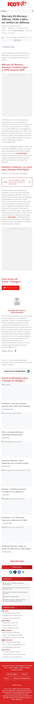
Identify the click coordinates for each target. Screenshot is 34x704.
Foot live (12, 665)
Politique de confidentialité (21, 678)
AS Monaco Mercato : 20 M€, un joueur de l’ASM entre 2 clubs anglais (16, 547)
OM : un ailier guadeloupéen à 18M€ (11, 642)
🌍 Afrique (6, 649)
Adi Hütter (12, 217)
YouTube (26, 668)
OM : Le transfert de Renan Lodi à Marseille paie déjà (12, 433)
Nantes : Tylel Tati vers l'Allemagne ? (11, 632)
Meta (10, 668)
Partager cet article (12, 288)
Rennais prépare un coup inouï (10, 625)
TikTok (21, 668)
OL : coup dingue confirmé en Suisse (11, 613)
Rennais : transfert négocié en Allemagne (13, 635)
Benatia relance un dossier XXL (10, 622)
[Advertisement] (17, 95)
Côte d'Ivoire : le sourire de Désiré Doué (12, 656)
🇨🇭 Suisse (5, 611)
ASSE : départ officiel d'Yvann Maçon (11, 647)
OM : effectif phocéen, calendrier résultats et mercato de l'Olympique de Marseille (15, 600)
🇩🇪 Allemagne (7, 630)
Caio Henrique (21, 153)
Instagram (16, 668)
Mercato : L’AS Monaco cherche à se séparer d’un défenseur (14, 490)
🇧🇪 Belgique (6, 620)
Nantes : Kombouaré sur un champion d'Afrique (14, 654)
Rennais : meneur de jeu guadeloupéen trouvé (14, 644)
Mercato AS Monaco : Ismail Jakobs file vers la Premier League (15, 461)
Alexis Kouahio (17, 312)
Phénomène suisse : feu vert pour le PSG (12, 615)
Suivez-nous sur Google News (15, 371)
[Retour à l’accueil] (17, 4)
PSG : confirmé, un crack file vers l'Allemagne (13, 637)
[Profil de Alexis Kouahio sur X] (15, 351)
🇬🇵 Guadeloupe (7, 640)
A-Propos (24, 674)
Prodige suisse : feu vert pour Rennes (12, 618)
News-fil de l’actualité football (11, 596)
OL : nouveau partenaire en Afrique (11, 651)
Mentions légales (12, 674)
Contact (6, 678)
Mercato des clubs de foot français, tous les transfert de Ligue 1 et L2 (17, 588)
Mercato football (20, 665)
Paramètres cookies (16, 670)
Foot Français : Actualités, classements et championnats (14, 583)
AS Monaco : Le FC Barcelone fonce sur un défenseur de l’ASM (14, 518)
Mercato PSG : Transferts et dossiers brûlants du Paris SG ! (16, 592)
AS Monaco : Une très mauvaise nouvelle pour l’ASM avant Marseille (16, 404)
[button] (32, 11)
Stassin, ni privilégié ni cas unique (11, 627)
